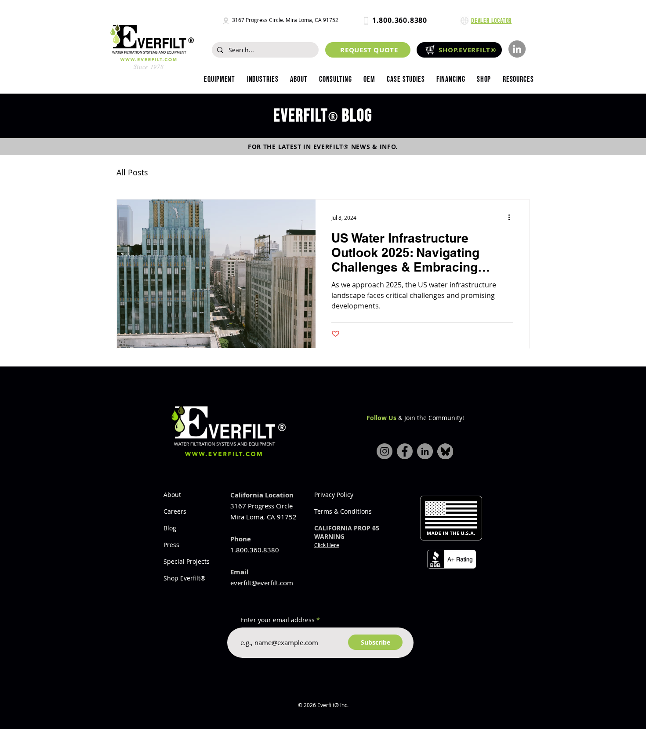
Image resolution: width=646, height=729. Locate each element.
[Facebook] (405, 451)
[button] (262, 79)
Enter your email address (277, 620)
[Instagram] (384, 451)
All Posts (132, 172)
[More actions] (512, 217)
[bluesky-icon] (445, 451)
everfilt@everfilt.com (261, 582)
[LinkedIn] (517, 49)
